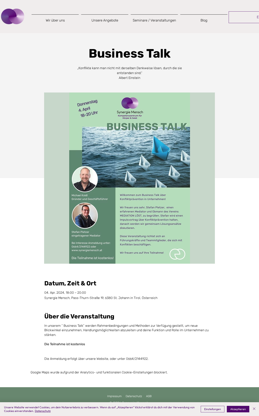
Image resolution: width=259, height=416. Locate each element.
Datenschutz (134, 396)
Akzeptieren (238, 409)
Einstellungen (212, 409)
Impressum (114, 396)
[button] (105, 18)
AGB (149, 396)
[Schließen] (254, 409)
